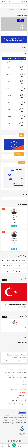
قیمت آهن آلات (24, 9)
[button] (14, 144)
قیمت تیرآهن (23, 354)
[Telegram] (11, 441)
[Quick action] (14, 445)
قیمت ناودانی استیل (22, 360)
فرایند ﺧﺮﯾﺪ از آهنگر (10, 375)
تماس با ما (24, 387)
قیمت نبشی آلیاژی (14, 360)
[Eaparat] (8, 441)
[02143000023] (2, 1)
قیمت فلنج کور (17, 354)
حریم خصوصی (23, 389)
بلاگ (17, 384)
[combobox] (10, 6)
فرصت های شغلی (14, 389)
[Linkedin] (20, 441)
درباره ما (24, 384)
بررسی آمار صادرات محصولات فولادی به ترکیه (15, 304)
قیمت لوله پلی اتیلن (9, 354)
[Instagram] (14, 441)
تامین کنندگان (18, 9)
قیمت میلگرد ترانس (22, 357)
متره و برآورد (23, 375)
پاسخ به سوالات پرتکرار (9, 372)
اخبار (17, 387)
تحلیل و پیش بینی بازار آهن (20, 377)
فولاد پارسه (23, 328)
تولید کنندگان (11, 377)
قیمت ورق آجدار (6, 360)
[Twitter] (17, 441)
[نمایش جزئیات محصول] (3, 68)
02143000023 (6, 2)
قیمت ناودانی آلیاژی (14, 357)
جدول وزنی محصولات (21, 372)
